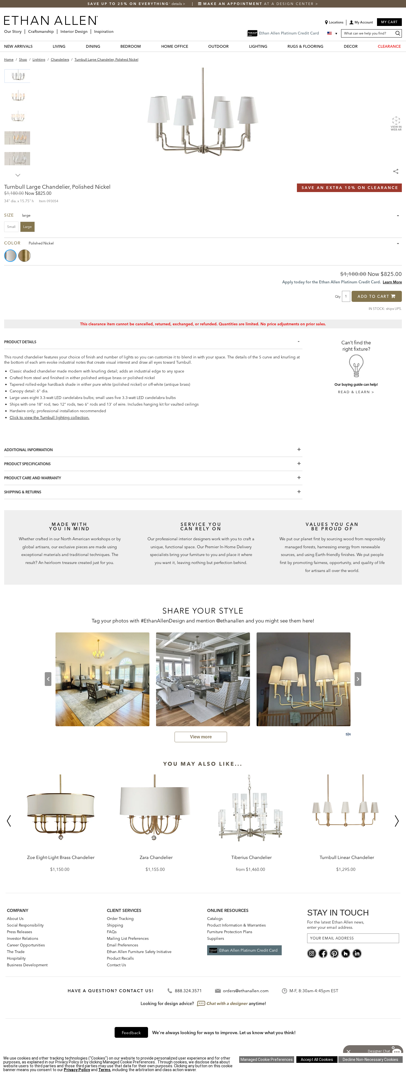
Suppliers (215, 938)
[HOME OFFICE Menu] (191, 46)
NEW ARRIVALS (18, 46)
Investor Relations (22, 938)
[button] (361, 24)
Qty (338, 296)
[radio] (10, 255)
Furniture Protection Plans (229, 931)
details (177, 4)
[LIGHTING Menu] (271, 46)
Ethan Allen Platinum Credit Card (248, 950)
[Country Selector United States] (332, 33)
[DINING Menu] (104, 46)
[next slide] (358, 679)
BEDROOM (130, 46)
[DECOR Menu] (361, 46)
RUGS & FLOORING (305, 46)
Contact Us (116, 964)
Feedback (131, 1032)
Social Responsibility (25, 925)
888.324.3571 (188, 990)
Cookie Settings (266, 1059)
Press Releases (19, 931)
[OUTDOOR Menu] (232, 46)
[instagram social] (311, 953)
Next (18, 175)
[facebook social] (323, 953)
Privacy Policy (77, 1070)
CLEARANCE (389, 46)
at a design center (259, 4)
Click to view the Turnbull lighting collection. (49, 417)
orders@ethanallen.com (245, 990)
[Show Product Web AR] (396, 123)
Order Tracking (120, 918)
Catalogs (215, 918)
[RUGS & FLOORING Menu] (327, 46)
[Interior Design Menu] (89, 29)
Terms (104, 1070)
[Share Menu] (396, 168)
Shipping (115, 925)
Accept (317, 1059)
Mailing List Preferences (128, 938)
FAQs (112, 931)
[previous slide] (48, 679)
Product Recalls (120, 958)
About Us (15, 918)
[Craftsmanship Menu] (55, 29)
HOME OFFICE (174, 46)
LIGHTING (258, 46)
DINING (93, 46)
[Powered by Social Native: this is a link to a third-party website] (348, 734)
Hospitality (16, 958)
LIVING (59, 46)
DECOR (351, 46)
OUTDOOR (218, 46)
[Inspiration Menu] (115, 29)
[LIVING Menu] (69, 46)
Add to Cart (373, 296)
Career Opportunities (26, 945)
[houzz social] (345, 953)
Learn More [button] (392, 282)
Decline (370, 1059)
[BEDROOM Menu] (144, 46)
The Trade (16, 951)
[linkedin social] (357, 953)
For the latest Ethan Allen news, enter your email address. (335, 925)
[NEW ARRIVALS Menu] (36, 46)
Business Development (27, 964)
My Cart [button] (389, 22)
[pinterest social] (334, 953)
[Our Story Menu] (23, 29)
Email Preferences (122, 945)
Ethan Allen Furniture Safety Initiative (139, 951)
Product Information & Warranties (236, 925)
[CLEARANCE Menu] (404, 46)
